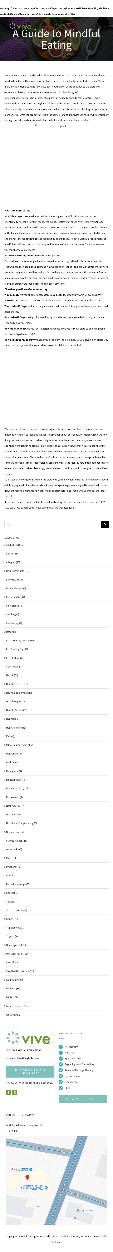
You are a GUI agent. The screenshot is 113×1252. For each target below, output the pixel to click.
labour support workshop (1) (21, 745)
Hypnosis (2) (12, 718)
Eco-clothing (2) (14, 658)
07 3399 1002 (12, 1131)
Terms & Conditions (60, 1236)
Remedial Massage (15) (18, 884)
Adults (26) (12, 553)
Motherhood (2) (14, 797)
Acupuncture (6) (15, 544)
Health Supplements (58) (19, 692)
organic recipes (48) (16, 840)
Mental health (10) (16, 779)
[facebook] (8, 1092)
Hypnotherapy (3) (15, 727)
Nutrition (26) (13, 814)
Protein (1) (12, 875)
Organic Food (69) (15, 832)
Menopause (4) (14, 771)
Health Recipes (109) (17, 684)
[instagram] (14, 1092)
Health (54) (12, 675)
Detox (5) (11, 631)
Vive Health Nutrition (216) (20, 971)
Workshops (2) (13, 1014)
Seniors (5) (12, 901)
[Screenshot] (56, 1137)
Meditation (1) (13, 762)
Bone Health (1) (14, 579)
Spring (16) (12, 919)
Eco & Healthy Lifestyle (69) (20, 640)
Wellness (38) (13, 988)
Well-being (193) (15, 980)
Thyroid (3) (12, 936)
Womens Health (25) (17, 1006)
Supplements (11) (15, 927)
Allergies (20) (13, 562)
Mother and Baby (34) (17, 788)
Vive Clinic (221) (14, 962)
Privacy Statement (82, 1236)
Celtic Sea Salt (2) (15, 597)
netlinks (56, 1242)
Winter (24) (12, 997)
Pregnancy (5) (13, 866)
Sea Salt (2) (12, 892)
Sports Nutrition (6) (16, 910)
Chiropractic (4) (14, 605)
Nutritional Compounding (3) (21, 823)
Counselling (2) (14, 623)
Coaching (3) (12, 614)
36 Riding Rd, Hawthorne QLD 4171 (24, 1125)
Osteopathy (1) (14, 849)
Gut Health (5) (13, 666)
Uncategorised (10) (16, 945)
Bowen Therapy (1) (16, 588)
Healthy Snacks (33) (16, 710)
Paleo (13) (11, 858)
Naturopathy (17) (15, 806)
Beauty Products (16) (17, 571)
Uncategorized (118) (17, 953)
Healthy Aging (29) (16, 701)
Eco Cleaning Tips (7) (17, 649)
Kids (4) (10, 736)
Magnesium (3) (14, 753)
